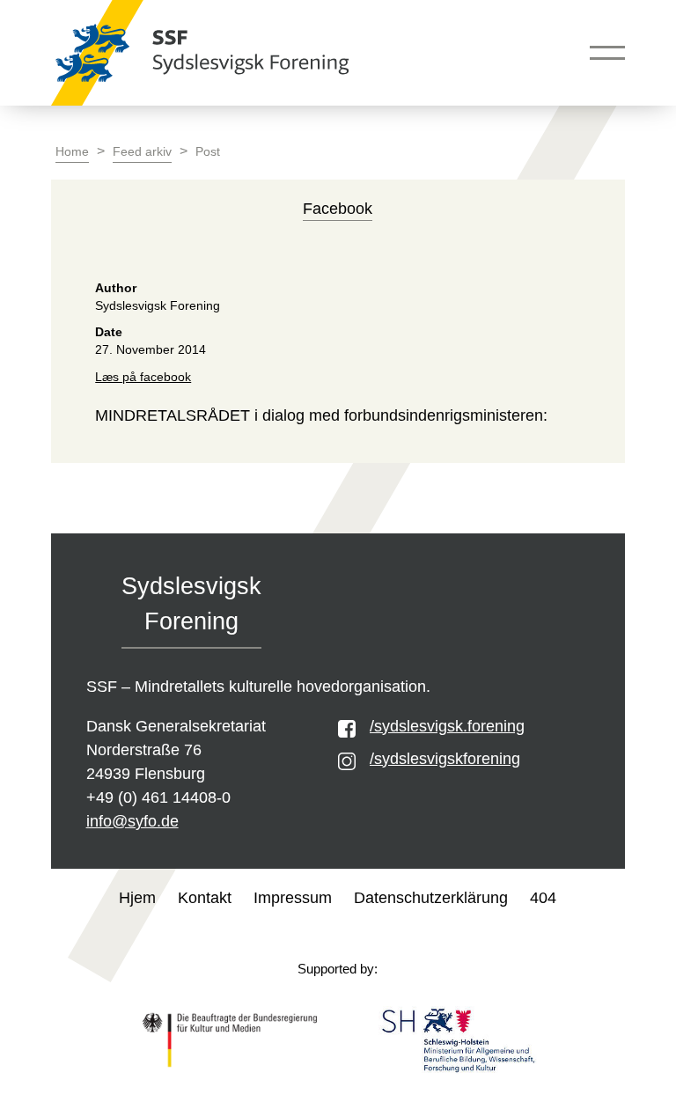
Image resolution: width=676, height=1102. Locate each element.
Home (72, 151)
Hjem (137, 898)
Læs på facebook (143, 377)
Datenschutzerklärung (431, 898)
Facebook (337, 208)
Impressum (293, 898)
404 (543, 898)
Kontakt (204, 898)
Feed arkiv (142, 151)
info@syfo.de (132, 821)
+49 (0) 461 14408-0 (158, 797)
